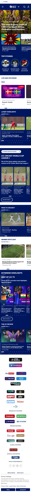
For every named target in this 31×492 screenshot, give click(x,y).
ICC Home (5, 1)
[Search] (24, 6)
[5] (12, 140)
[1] (2, 140)
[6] (14, 140)
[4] (14, 315)
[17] (15, 142)
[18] (17, 142)
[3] (12, 315)
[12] (27, 140)
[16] (13, 142)
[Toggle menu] (2, 6)
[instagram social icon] (17, 465)
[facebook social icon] (10, 465)
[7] (16, 140)
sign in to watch (6, 318)
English (3, 81)
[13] (29, 140)
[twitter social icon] (20, 465)
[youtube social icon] (13, 465)
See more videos (6, 199)
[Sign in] (28, 6)
